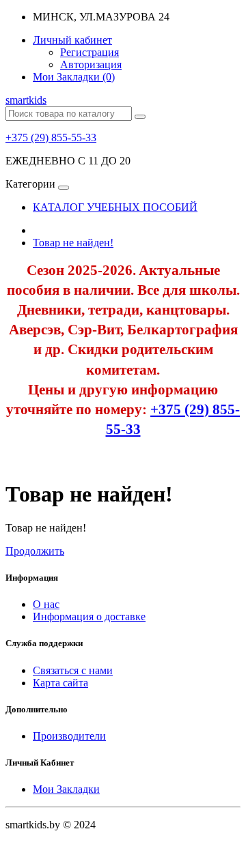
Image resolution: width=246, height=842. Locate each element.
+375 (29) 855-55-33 (50, 137)
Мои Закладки (66, 789)
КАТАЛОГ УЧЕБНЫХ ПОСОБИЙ (115, 207)
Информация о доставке (89, 616)
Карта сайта (60, 682)
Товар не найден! (73, 242)
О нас (46, 604)
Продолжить (34, 551)
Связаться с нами (73, 670)
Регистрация (89, 52)
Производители (69, 736)
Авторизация (91, 64)
